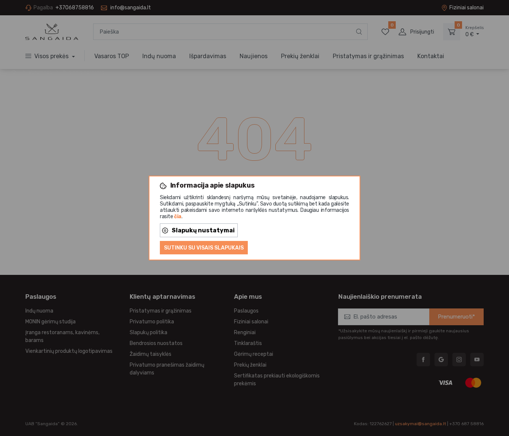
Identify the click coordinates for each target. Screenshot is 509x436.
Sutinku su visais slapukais (204, 248)
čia (177, 216)
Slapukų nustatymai (203, 230)
